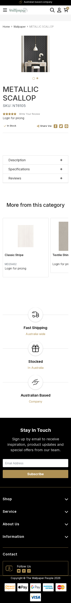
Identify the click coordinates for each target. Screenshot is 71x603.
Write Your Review (29, 113)
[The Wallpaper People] (18, 10)
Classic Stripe (14, 255)
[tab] (33, 78)
